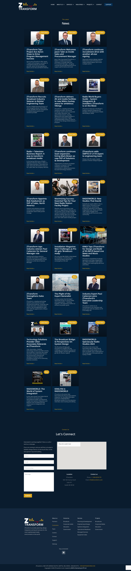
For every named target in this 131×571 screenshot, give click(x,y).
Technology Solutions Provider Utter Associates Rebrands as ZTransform (37, 343)
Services (69, 4)
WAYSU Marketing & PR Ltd (78, 568)
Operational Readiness (84, 529)
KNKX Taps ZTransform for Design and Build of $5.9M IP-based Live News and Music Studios (93, 251)
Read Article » (30, 71)
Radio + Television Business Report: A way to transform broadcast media (35, 155)
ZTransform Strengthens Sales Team (35, 296)
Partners (54, 521)
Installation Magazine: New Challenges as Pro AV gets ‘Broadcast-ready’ (65, 250)
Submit (27, 496)
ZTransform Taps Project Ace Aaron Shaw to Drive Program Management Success (37, 54)
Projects (89, 4)
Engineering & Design (83, 524)
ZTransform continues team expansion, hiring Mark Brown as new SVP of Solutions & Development (65, 156)
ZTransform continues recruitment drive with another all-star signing (93, 53)
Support (54, 540)
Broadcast (66, 521)
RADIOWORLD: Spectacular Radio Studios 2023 (91, 341)
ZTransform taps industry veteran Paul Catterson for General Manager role (37, 250)
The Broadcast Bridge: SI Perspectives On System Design (65, 341)
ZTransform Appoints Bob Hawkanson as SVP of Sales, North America (37, 202)
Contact (99, 4)
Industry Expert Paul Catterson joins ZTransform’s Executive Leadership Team (92, 298)
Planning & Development (84, 521)
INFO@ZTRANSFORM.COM (87, 566)
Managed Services (82, 532)
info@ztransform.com (95, 480)
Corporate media (68, 524)
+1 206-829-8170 (96, 477)
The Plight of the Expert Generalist (63, 294)
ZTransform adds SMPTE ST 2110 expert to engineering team (92, 153)
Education (66, 527)
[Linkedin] (63, 552)
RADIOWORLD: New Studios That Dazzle (91, 199)
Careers (54, 533)
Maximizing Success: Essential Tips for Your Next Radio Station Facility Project (65, 202)
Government (67, 529)
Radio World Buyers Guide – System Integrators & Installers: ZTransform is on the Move (93, 101)
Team (53, 529)
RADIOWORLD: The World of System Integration (36, 391)
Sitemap (54, 544)
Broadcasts (98, 521)
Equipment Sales (82, 535)
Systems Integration (83, 527)
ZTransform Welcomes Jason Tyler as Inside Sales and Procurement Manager (65, 53)
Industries (79, 4)
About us (60, 4)
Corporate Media (100, 524)
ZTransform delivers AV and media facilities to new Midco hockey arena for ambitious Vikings (65, 101)
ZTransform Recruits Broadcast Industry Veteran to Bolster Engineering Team (36, 100)
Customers (55, 525)
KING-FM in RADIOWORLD (61, 389)
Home (53, 4)
